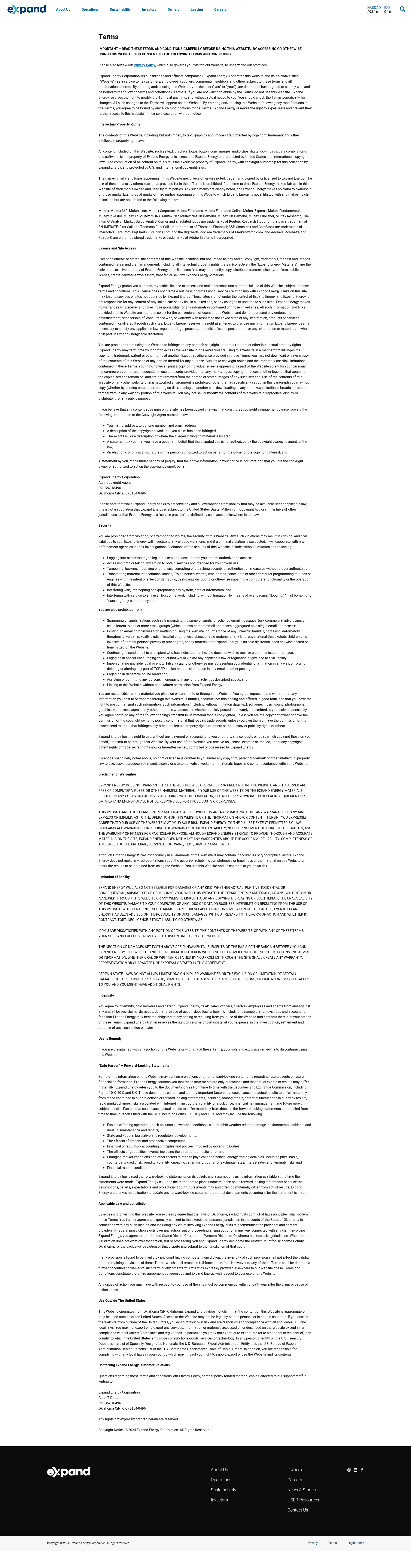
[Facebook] (362, 1470)
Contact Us (297, 1510)
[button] (403, 10)
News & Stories (301, 1490)
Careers (220, 9)
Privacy (313, 1543)
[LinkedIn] (355, 1470)
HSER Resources (303, 1500)
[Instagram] (349, 1470)
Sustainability (120, 9)
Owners (173, 9)
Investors (149, 9)
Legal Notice (355, 1543)
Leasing (197, 9)
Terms (332, 1543)
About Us (63, 9)
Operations (90, 9)
